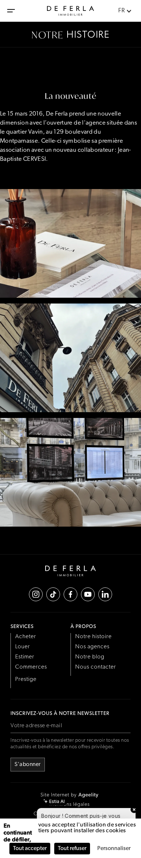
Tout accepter (30, 848)
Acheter (25, 637)
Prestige (26, 679)
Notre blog (89, 657)
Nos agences (92, 647)
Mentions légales (70, 804)
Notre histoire (93, 637)
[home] (70, 11)
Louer (22, 647)
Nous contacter (95, 667)
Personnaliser (114, 848)
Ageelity (88, 795)
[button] (11, 11)
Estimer (24, 657)
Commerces (31, 667)
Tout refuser (72, 848)
